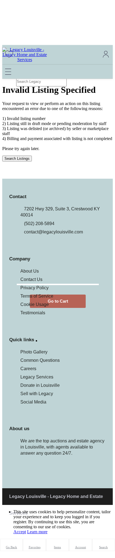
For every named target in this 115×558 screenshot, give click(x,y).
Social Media (33, 402)
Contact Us (31, 279)
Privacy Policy (34, 287)
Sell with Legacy (36, 393)
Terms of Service (36, 296)
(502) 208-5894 (39, 223)
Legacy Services (36, 377)
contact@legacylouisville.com (53, 232)
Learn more (37, 531)
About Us (29, 271)
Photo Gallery (33, 352)
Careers (28, 368)
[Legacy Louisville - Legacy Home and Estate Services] (24, 59)
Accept (19, 531)
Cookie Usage (34, 304)
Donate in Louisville (40, 385)
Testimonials (32, 312)
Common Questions (40, 360)
